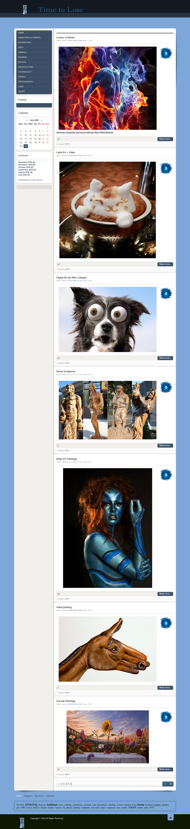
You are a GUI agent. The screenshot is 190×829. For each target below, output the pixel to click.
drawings (112, 805)
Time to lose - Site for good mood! (54, 9)
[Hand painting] (107, 682)
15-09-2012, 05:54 (75, 610)
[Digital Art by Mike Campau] (107, 352)
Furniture (149, 805)
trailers (124, 808)
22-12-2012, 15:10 (75, 281)
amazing (31, 804)
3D (17, 805)
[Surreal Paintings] (108, 763)
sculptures (85, 808)
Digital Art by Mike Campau (71, 277)
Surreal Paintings (65, 701)
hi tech (29, 808)
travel (132, 807)
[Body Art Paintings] (107, 588)
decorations (102, 805)
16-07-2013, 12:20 (75, 40)
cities (61, 805)
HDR (23, 808)
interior (36, 807)
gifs (18, 808)
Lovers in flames (65, 37)
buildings (52, 804)
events (120, 805)
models (51, 808)
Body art (42, 805)
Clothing (67, 805)
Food (134, 805)
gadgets (157, 805)
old (63, 808)
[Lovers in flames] (107, 130)
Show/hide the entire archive (30, 180)
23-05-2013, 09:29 (75, 155)
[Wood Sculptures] (107, 439)
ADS (22, 805)
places (69, 807)
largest (43, 808)
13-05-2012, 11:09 (75, 704)
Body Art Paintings (66, 458)
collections (77, 805)
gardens (165, 805)
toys (118, 808)
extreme (127, 805)
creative (87, 805)
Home (18, 796)
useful (140, 807)
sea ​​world (95, 808)
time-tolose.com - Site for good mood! (22, 823)
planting (76, 808)
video (146, 808)
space (103, 808)
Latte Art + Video (65, 152)
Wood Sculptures (65, 371)
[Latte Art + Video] (108, 258)
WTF (152, 807)
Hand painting (64, 607)
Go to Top (171, 817)
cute (94, 805)
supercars (111, 808)
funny (141, 804)
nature (58, 807)
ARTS (67, 144)
